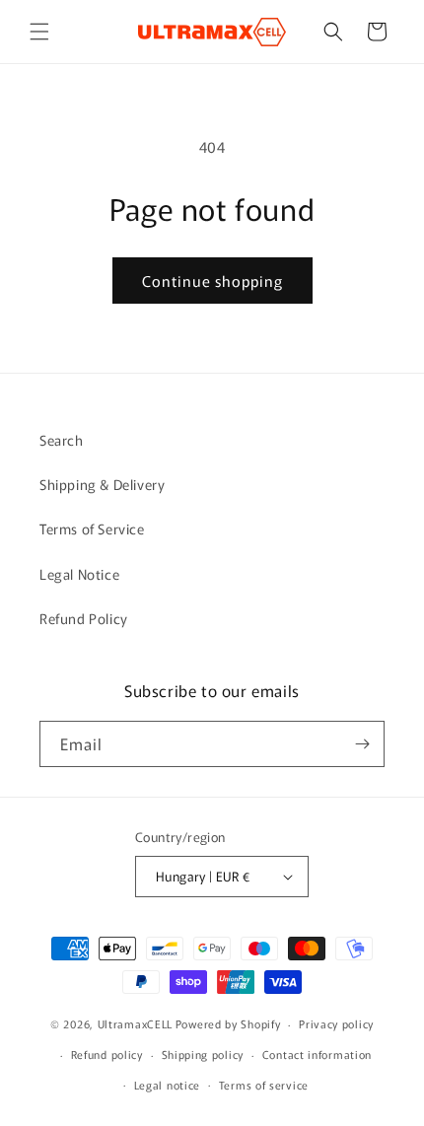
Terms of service (264, 1084)
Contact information (317, 1054)
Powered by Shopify (228, 1023)
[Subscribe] (362, 744)
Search (61, 440)
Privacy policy (336, 1023)
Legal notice (167, 1084)
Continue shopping (212, 280)
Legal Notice (79, 574)
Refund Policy (83, 618)
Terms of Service (92, 528)
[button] (39, 31)
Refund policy (107, 1054)
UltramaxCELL (135, 1023)
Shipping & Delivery (102, 484)
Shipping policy (203, 1054)
